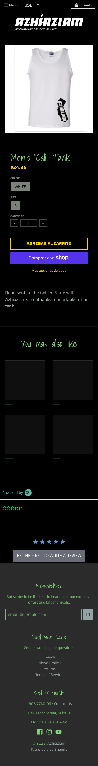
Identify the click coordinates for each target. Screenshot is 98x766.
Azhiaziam (56, 743)
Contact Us (63, 703)
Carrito (85, 5)
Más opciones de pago (49, 270)
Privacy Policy (49, 663)
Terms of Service (49, 674)
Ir (88, 614)
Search (49, 657)
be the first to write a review (49, 555)
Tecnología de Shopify (49, 749)
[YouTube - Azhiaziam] (58, 732)
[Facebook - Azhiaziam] (40, 732)
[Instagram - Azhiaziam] (49, 732)
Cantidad (17, 216)
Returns (49, 669)
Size (13, 197)
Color (15, 178)
